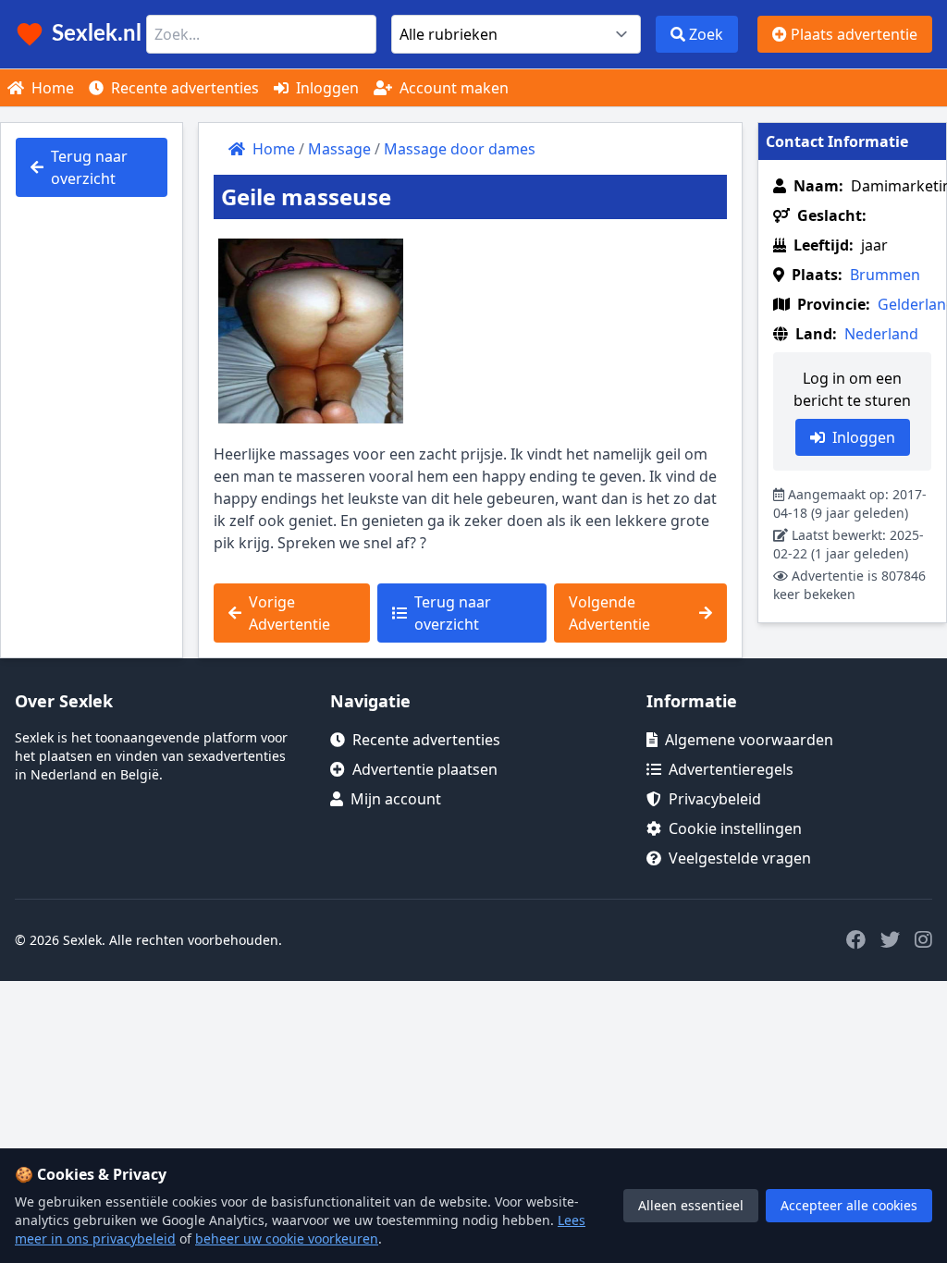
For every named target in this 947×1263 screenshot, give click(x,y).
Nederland (881, 334)
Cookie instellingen (735, 828)
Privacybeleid (715, 799)
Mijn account (396, 799)
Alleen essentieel (691, 1205)
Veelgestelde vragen (740, 858)
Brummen (885, 274)
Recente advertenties (183, 88)
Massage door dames (459, 149)
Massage (339, 149)
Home (51, 88)
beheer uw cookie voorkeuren (286, 1238)
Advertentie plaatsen (425, 769)
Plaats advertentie (852, 34)
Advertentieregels (731, 769)
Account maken (452, 88)
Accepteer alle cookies (849, 1205)
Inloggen (325, 88)
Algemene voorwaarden (749, 740)
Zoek (704, 34)
